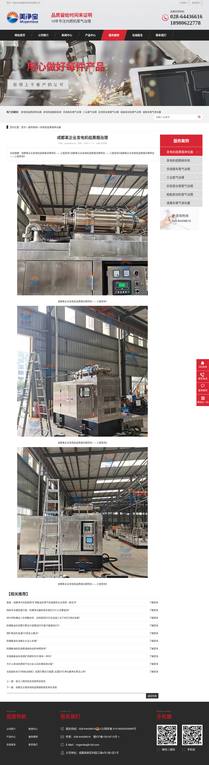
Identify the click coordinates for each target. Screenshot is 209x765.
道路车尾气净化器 (152, 111)
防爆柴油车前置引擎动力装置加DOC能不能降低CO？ (34, 625)
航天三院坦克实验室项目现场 (30, 681)
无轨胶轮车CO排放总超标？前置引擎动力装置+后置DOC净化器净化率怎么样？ (47, 671)
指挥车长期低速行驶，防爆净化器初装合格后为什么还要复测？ (39, 610)
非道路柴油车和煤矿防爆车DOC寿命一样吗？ (30, 656)
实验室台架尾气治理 (108, 111)
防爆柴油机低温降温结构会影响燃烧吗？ (27, 648)
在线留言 (137, 35)
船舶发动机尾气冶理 (131, 111)
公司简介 (183, 2)
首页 (23, 127)
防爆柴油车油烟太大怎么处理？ (23, 640)
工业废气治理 (90, 111)
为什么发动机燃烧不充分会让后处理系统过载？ (31, 663)
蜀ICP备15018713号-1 (106, 737)
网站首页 (20, 35)
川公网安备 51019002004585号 (117, 728)
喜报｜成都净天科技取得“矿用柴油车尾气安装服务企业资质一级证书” (42, 602)
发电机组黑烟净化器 (31, 111)
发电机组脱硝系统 (52, 111)
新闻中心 (67, 35)
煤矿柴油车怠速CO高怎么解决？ (23, 633)
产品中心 (90, 35)
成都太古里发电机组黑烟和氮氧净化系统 (36, 687)
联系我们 (196, 2)
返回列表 (152, 695)
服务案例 (114, 35)
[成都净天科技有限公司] (22, 17)
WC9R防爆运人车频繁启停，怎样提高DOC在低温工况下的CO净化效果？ (44, 617)
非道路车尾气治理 (72, 111)
